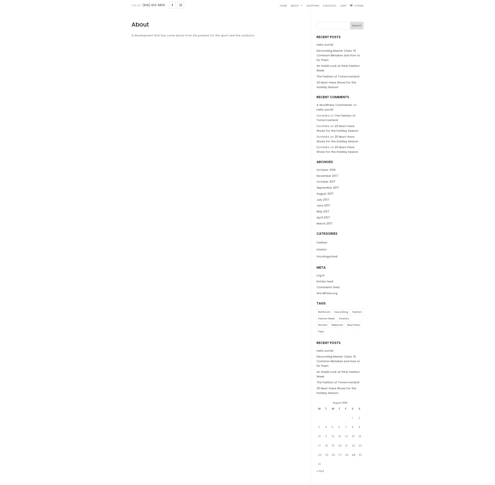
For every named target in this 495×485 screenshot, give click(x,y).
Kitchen (322, 325)
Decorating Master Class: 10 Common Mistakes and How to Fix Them (338, 55)
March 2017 (324, 223)
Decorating (341, 312)
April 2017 (323, 217)
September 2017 (328, 188)
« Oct (320, 471)
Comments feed (328, 287)
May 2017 (323, 211)
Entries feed (325, 281)
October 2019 (326, 170)
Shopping (312, 6)
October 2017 (326, 182)
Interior (322, 249)
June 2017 (323, 205)
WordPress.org (327, 293)
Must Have (353, 325)
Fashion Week (326, 318)
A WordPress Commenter (334, 105)
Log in (321, 275)
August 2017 (325, 194)
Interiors (344, 318)
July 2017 (323, 200)
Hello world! (325, 45)
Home (283, 6)
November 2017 (327, 176)
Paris (321, 331)
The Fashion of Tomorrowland (338, 76)
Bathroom (324, 312)
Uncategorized (327, 256)
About (295, 6)
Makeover (337, 325)
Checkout (329, 6)
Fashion (322, 242)
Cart (343, 6)
